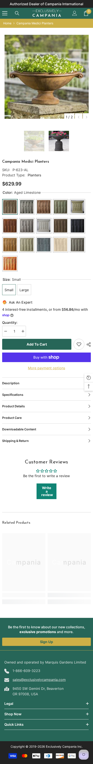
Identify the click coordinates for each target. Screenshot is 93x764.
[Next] (86, 117)
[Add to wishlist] (79, 344)
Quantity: (10, 322)
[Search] (17, 13)
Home (7, 23)
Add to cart (37, 344)
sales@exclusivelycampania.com (39, 679)
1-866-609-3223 (26, 671)
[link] (23, 595)
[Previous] (78, 117)
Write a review (47, 491)
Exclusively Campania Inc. (64, 746)
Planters (34, 175)
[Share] (87, 344)
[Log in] (74, 13)
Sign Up (46, 642)
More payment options (46, 368)
